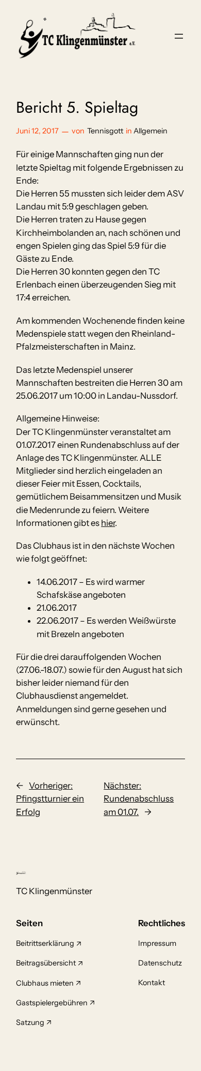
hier (108, 523)
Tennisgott (105, 130)
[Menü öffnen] (179, 36)
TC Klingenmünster (54, 891)
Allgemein (150, 130)
